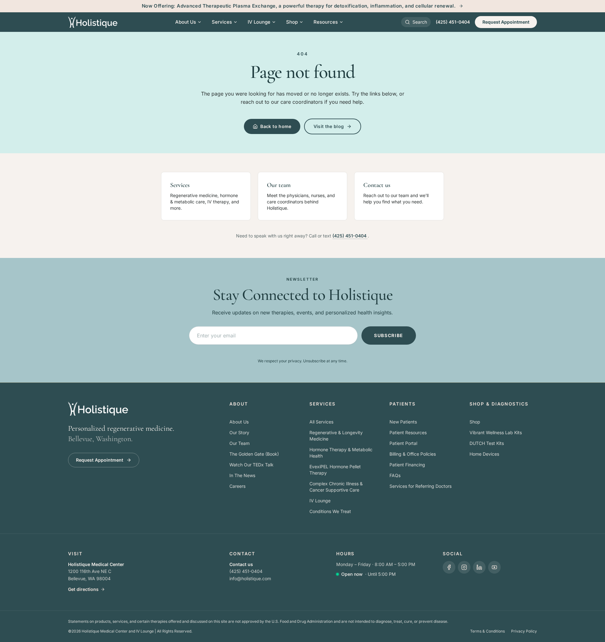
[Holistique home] (93, 22)
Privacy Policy (524, 631)
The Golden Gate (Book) (254, 454)
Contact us (241, 564)
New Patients (403, 421)
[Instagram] (464, 567)
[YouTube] (494, 567)
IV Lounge (320, 500)
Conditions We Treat (330, 511)
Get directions (83, 589)
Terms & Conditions (487, 631)
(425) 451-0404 (453, 22)
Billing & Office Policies (412, 454)
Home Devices (484, 454)
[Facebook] (449, 567)
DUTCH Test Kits (487, 443)
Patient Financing (407, 464)
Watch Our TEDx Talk (251, 464)
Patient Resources (408, 432)
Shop (475, 421)
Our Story (239, 432)
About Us (239, 421)
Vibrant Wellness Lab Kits (496, 432)
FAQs (394, 475)
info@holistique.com (250, 578)
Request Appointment (505, 22)
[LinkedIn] (479, 567)
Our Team (239, 443)
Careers (237, 486)
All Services (321, 421)
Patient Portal (403, 443)
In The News (242, 475)
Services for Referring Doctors (420, 486)
